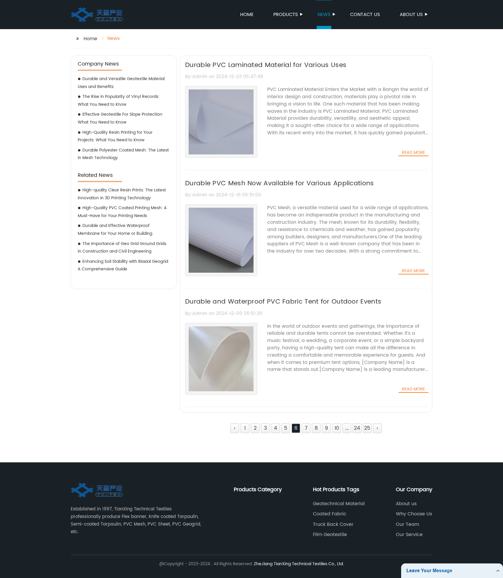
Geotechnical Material (339, 503)
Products (285, 14)
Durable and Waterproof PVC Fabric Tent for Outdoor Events (283, 301)
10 (336, 428)
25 (367, 428)
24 (357, 428)
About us (411, 14)
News (324, 14)
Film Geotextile (330, 534)
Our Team (407, 524)
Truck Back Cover (333, 524)
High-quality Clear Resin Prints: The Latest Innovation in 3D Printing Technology (122, 194)
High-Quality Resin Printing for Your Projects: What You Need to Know (115, 136)
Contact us (365, 14)
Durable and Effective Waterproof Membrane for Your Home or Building (115, 229)
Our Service (409, 534)
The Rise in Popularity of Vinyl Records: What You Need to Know (119, 100)
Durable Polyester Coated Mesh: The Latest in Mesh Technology (123, 154)
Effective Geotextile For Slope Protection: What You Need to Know (120, 118)
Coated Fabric (329, 513)
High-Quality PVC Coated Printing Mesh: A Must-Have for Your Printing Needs (122, 212)
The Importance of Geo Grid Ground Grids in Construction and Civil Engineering (122, 247)
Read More (413, 152)
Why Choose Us (414, 514)
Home (247, 14)
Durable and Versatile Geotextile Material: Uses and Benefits (122, 82)
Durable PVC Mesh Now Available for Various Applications (279, 183)
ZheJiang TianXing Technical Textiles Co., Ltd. (299, 564)
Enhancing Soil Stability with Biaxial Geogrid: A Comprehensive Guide (123, 265)
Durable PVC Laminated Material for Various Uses (265, 65)
